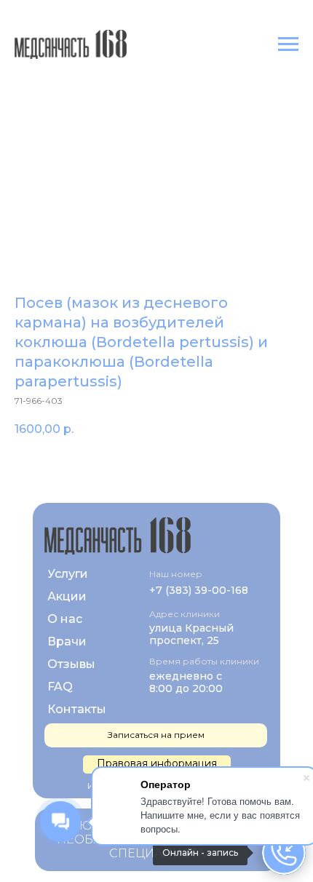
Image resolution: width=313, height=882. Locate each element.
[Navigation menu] (288, 44)
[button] (157, 764)
